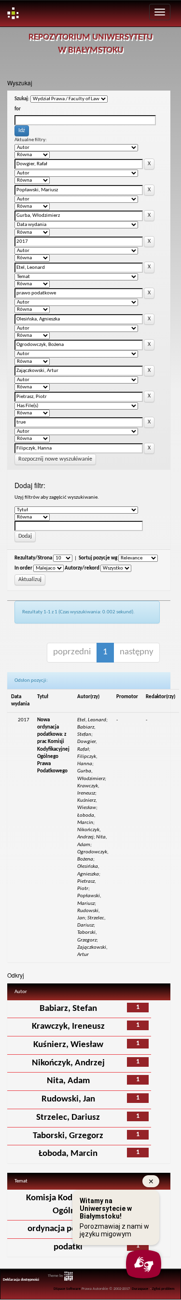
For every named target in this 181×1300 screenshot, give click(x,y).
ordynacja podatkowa (68, 1229)
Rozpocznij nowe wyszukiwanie (55, 459)
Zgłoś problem (163, 1289)
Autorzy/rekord (82, 568)
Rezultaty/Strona (33, 558)
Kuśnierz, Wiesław (68, 1044)
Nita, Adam (68, 1081)
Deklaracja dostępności (21, 1280)
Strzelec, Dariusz (68, 1117)
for (17, 109)
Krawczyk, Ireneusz (68, 1026)
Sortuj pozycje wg (98, 558)
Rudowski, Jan (68, 1099)
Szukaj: (21, 99)
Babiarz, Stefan (68, 1008)
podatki (68, 1247)
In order (23, 568)
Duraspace (140, 1289)
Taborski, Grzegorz (68, 1136)
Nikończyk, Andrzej (68, 1063)
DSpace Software (67, 1289)
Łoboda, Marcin (68, 1153)
